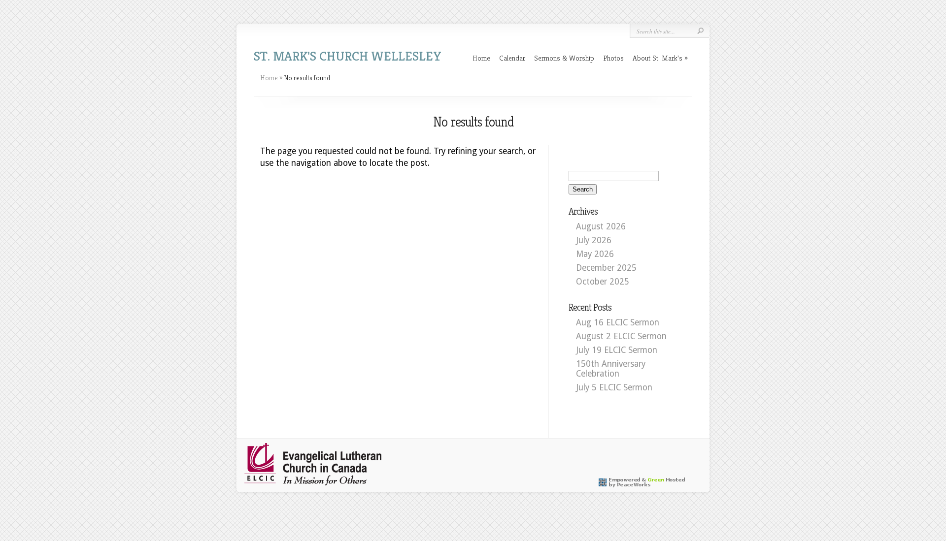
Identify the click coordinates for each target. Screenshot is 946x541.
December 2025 (606, 268)
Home (481, 58)
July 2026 (593, 240)
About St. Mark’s (657, 58)
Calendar (512, 58)
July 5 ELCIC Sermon (614, 387)
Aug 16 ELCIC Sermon (617, 322)
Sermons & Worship (564, 58)
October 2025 (602, 281)
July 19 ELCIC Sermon (616, 350)
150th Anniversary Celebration (610, 369)
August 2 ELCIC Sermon (621, 336)
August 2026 (601, 226)
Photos (613, 58)
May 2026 (595, 254)
